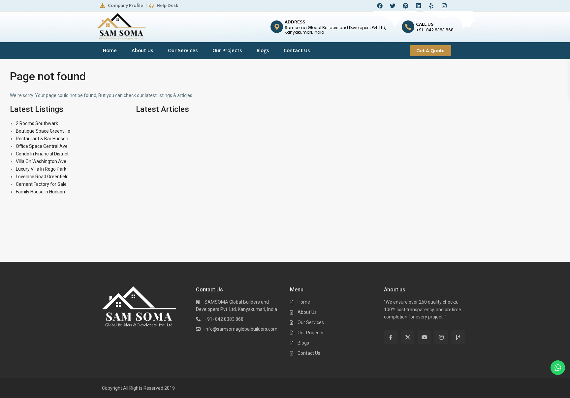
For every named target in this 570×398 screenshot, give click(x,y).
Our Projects (227, 50)
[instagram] (441, 337)
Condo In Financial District (42, 153)
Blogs (263, 50)
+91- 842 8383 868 (224, 319)
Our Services (183, 50)
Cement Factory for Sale (41, 184)
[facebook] (390, 337)
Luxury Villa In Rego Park (41, 169)
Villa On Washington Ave (41, 161)
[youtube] (424, 337)
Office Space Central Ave (42, 146)
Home (110, 50)
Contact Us (297, 50)
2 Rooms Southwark (37, 123)
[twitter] (407, 337)
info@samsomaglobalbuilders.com (241, 329)
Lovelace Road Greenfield (42, 176)
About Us (142, 50)
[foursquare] (458, 337)
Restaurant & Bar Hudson (42, 138)
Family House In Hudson (40, 191)
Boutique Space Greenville (43, 131)
